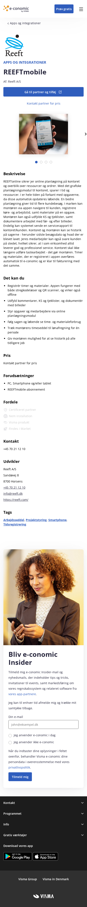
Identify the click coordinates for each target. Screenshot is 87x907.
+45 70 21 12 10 (14, 487)
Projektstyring (36, 520)
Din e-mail (15, 717)
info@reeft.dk (13, 494)
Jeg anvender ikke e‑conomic (34, 742)
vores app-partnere (22, 694)
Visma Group (27, 879)
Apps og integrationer (25, 23)
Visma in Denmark (56, 879)
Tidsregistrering (14, 524)
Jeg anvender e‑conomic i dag (35, 735)
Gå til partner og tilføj (40, 92)
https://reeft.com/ (15, 500)
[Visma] (43, 896)
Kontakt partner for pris (43, 103)
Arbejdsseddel (13, 520)
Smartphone (57, 520)
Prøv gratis (64, 9)
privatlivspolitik (19, 767)
